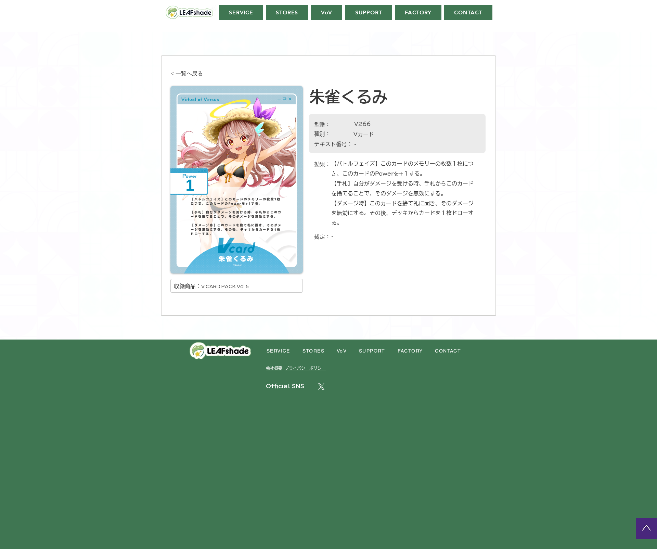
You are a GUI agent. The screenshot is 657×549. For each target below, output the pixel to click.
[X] (321, 386)
